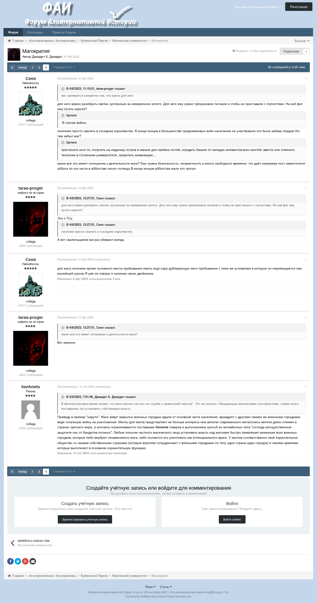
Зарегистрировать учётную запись (85, 519)
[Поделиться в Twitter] (18, 561)
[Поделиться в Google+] (25, 561)
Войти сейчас (232, 519)
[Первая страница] (12, 67)
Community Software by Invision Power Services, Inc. (158, 596)
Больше (301, 40)
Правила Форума (64, 32)
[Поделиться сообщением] (306, 78)
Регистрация (298, 6)
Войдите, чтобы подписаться (256, 50)
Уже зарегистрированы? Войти (256, 7)
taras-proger (105, 88)
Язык (149, 586)
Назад (22, 67)
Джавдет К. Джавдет (109, 397)
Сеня (100, 198)
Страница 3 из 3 (63, 67)
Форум (13, 32)
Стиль (165, 586)
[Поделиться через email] (32, 561)
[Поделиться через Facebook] (10, 561)
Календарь (35, 32)
